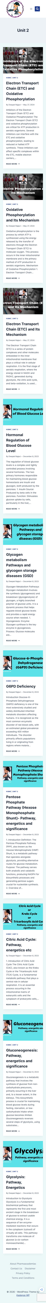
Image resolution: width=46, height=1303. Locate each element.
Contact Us (16, 1268)
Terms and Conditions (23, 1278)
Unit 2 (15, 78)
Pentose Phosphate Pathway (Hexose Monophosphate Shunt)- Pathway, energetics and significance (21, 813)
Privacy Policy (23, 1273)
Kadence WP (23, 1295)
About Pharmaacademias (23, 1263)
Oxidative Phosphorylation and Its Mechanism (22, 214)
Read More (13, 164)
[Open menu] (31, 9)
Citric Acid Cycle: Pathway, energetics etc (21, 944)
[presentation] (23, 60)
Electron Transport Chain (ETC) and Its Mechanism (23, 329)
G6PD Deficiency (21, 686)
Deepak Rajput (15, 105)
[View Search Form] (37, 8)
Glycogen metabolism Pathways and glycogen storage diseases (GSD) (21, 565)
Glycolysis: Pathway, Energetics (15, 1182)
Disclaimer (30, 1268)
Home (8, 78)
